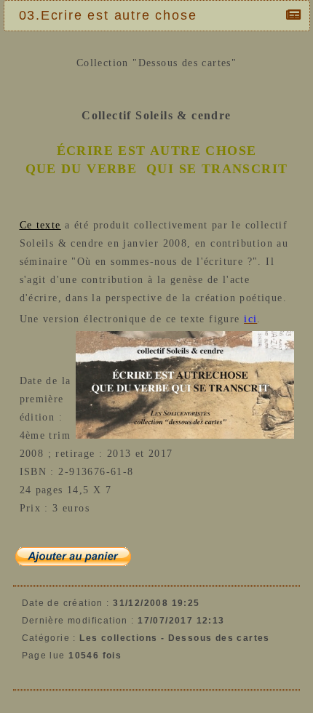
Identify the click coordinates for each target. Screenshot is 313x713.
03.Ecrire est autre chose (108, 15)
